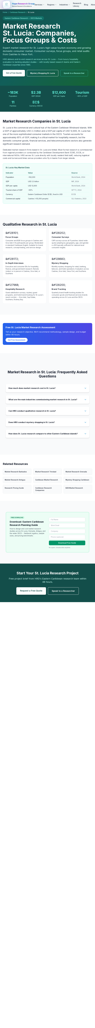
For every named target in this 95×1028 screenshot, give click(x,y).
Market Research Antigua (15, 480)
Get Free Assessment (16, 340)
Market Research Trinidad (45, 472)
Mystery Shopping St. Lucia (42, 73)
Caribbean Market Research (46, 480)
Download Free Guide (67, 543)
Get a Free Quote (14, 73)
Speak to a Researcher (74, 73)
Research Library (77, 4)
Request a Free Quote (31, 590)
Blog (86, 4)
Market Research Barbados (16, 472)
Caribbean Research (17, 12)
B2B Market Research (74, 488)
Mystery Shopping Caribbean (77, 480)
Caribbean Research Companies (43, 489)
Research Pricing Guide (14, 488)
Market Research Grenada (76, 472)
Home (5, 12)
